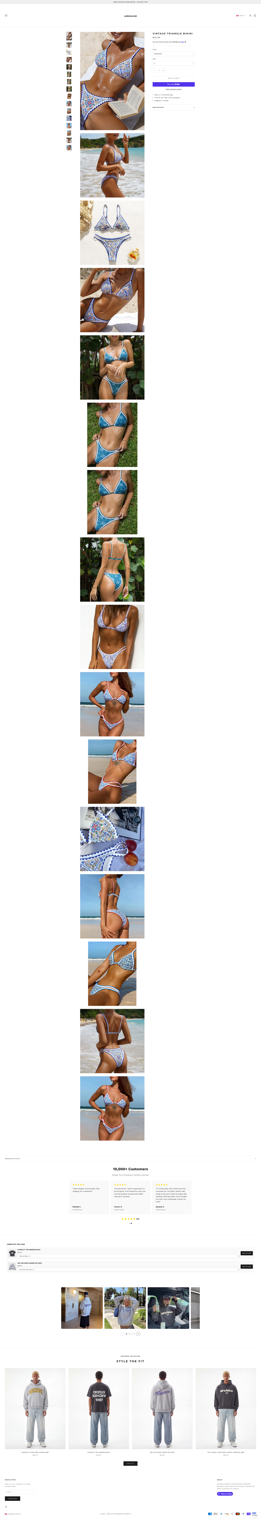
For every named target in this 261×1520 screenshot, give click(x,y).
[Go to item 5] (69, 67)
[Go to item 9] (69, 96)
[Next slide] (138, 1334)
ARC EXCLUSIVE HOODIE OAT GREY (162, 1452)
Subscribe (12, 1498)
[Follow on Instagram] (6, 1507)
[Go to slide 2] (131, 1223)
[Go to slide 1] (129, 1223)
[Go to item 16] (69, 148)
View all (130, 1463)
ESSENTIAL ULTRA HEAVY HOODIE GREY (35, 1452)
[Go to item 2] (69, 45)
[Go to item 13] (69, 126)
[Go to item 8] (69, 89)
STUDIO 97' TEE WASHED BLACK (98, 1452)
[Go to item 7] (69, 81)
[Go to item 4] (69, 59)
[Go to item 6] (69, 74)
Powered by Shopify (122, 1514)
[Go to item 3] (69, 52)
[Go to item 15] (69, 140)
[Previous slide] (123, 1334)
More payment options (174, 89)
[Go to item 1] (69, 36)
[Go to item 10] (69, 103)
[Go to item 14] (69, 133)
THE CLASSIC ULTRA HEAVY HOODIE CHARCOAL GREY (225, 1452)
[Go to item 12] (69, 118)
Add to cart (174, 78)
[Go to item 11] (69, 111)
